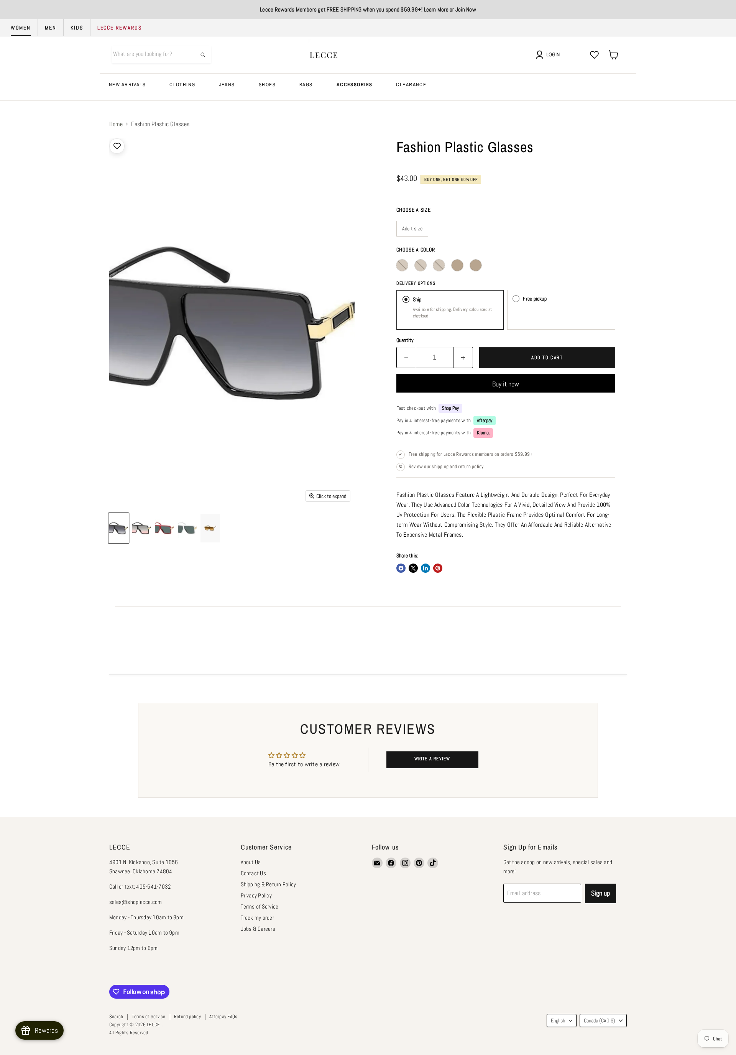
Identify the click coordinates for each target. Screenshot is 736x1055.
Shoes (267, 84)
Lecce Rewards (119, 27)
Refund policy (187, 1016)
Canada (599, 1020)
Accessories (355, 84)
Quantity (405, 340)
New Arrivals (127, 84)
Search (116, 1016)
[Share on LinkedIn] (425, 568)
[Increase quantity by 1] (463, 357)
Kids (77, 27)
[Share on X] (413, 568)
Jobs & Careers (258, 928)
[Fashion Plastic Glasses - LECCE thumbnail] (118, 528)
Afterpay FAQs (223, 1016)
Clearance (411, 84)
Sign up (600, 893)
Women (21, 27)
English (558, 1020)
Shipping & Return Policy (268, 884)
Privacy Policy (256, 895)
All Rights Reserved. (129, 1032)
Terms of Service (260, 906)
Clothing (182, 84)
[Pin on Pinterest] (437, 568)
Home (116, 124)
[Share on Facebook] (401, 568)
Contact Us (253, 873)
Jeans (227, 84)
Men (50, 27)
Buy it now (505, 384)
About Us (251, 862)
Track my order (257, 917)
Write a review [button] (432, 759)
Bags (306, 84)
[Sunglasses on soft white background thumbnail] (210, 528)
